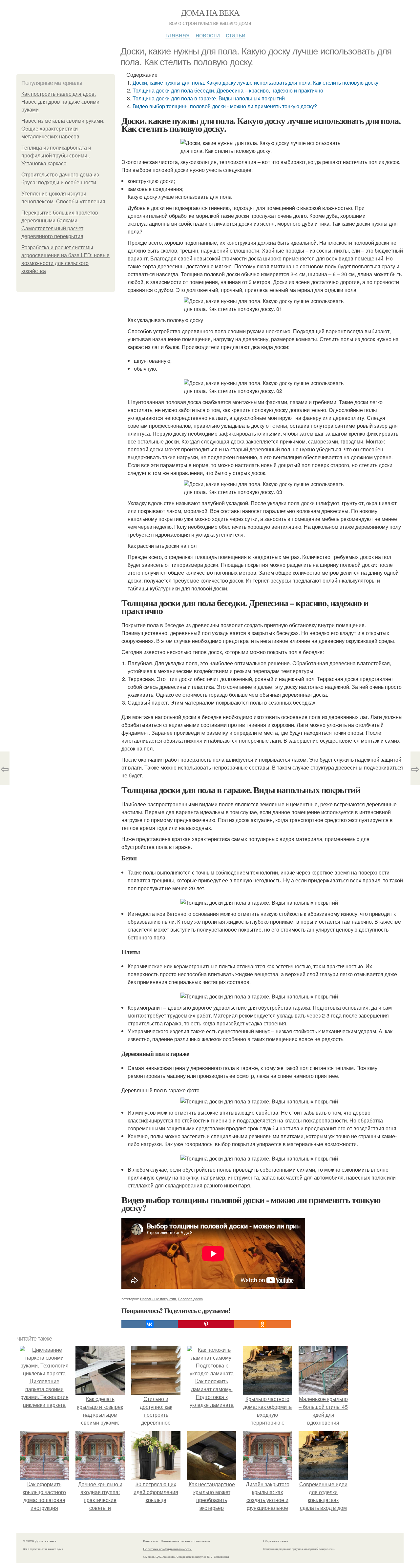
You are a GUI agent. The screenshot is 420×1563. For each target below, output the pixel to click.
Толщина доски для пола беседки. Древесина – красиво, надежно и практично (228, 90)
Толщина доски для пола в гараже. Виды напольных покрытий (209, 98)
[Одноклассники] (262, 1324)
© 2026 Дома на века (39, 1541)
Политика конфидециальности (167, 1549)
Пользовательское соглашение (185, 1541)
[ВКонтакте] (149, 1324)
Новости (208, 34)
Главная (177, 34)
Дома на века (210, 12)
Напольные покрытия (158, 1298)
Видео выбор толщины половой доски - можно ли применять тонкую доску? (225, 106)
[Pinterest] (206, 1324)
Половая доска (190, 1298)
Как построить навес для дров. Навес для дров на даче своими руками (60, 102)
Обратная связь (275, 1541)
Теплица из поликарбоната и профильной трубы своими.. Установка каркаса (56, 155)
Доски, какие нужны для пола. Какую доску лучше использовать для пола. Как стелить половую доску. (256, 82)
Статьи (235, 34)
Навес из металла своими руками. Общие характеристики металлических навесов (62, 128)
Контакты (150, 1541)
